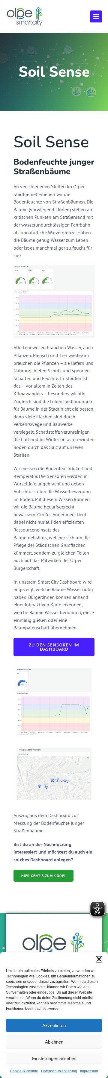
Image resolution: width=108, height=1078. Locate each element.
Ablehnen (54, 1041)
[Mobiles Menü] (96, 16)
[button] (99, 959)
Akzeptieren (54, 1025)
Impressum (89, 1071)
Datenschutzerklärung (59, 1071)
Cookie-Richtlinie (24, 1071)
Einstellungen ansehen (54, 1058)
